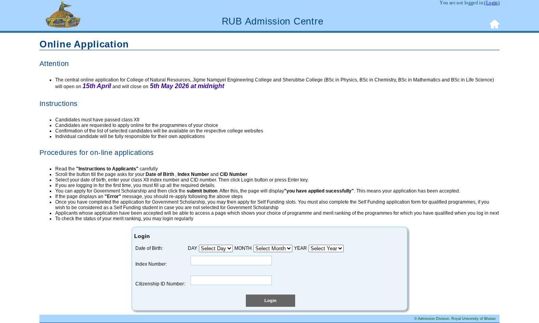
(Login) (492, 3)
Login (270, 300)
